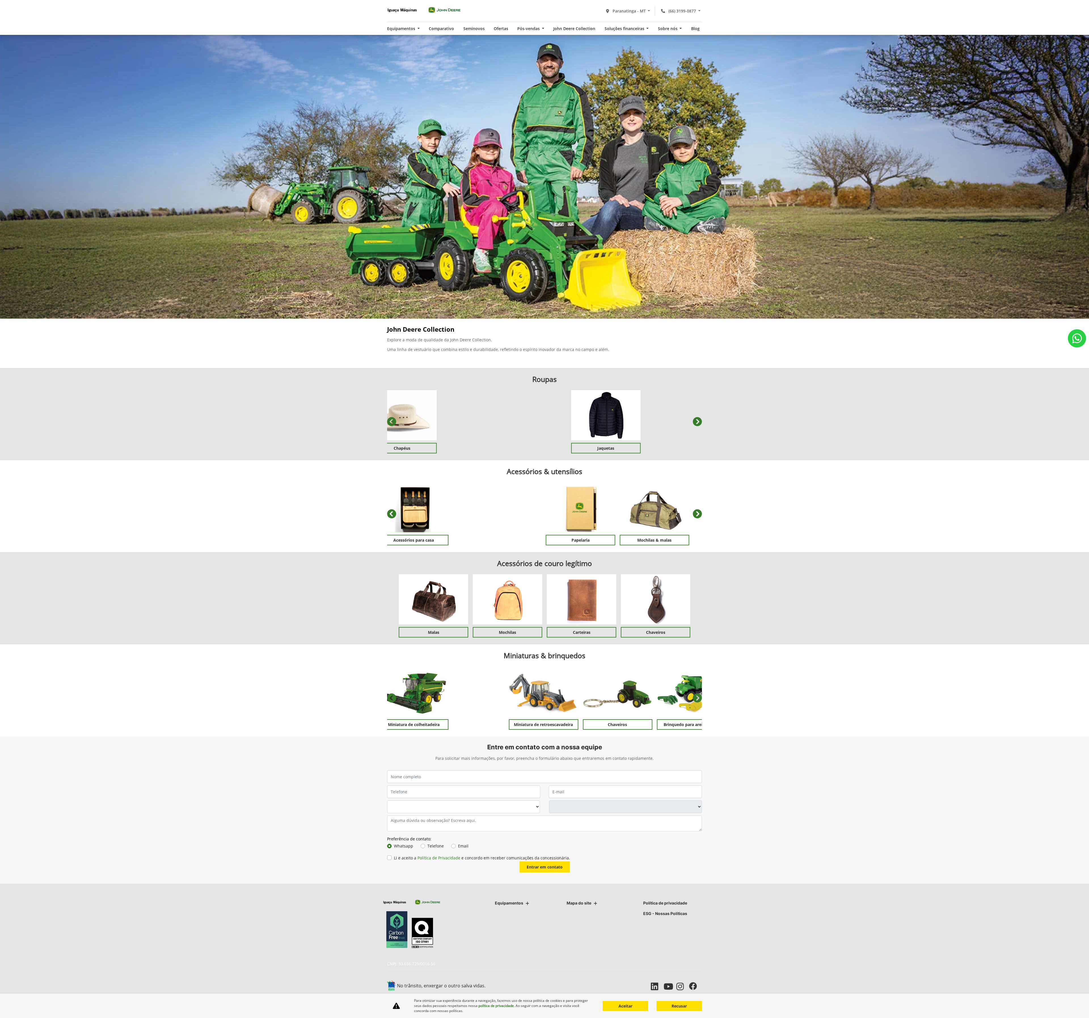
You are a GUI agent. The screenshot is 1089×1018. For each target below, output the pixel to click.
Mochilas (507, 632)
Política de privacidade (665, 903)
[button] (391, 421)
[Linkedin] (657, 986)
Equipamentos (509, 903)
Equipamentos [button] (401, 28)
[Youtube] (670, 986)
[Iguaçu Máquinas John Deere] (424, 10)
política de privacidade (496, 1005)
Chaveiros (655, 632)
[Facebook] (695, 986)
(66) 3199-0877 (682, 11)
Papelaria (508, 540)
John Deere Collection (574, 28)
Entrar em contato (545, 867)
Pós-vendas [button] (529, 28)
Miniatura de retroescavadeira (470, 724)
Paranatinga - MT (629, 11)
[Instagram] (682, 986)
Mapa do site (579, 903)
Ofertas (501, 28)
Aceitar (625, 1006)
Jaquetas (544, 448)
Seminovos (474, 28)
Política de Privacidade (438, 858)
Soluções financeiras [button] (625, 28)
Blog (695, 28)
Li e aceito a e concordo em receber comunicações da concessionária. (482, 858)
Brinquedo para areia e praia (618, 724)
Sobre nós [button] (668, 28)
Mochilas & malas (581, 540)
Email (463, 846)
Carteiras (581, 632)
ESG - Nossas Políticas (665, 913)
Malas (433, 632)
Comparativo (441, 28)
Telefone (435, 846)
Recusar (679, 1006)
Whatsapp (403, 846)
